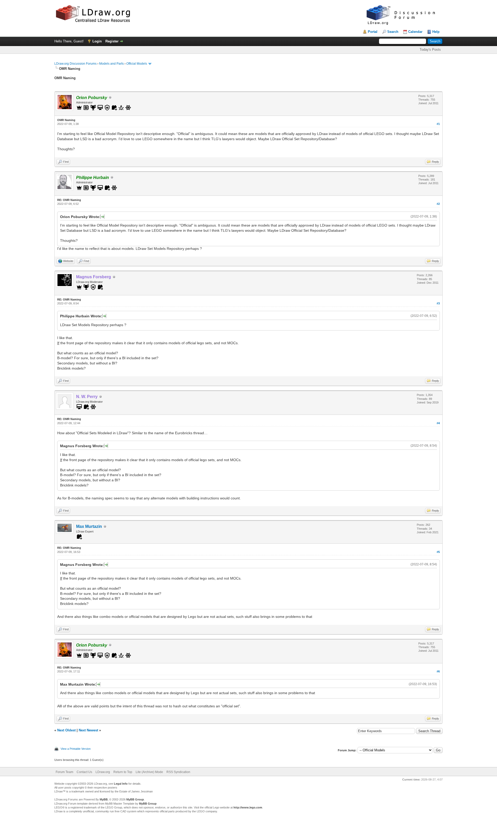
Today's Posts (430, 49)
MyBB (104, 799)
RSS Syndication (178, 772)
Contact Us (84, 772)
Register (112, 41)
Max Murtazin (89, 526)
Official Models (136, 63)
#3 (438, 303)
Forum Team (64, 772)
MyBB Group (135, 799)
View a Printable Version (76, 748)
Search (392, 32)
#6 (438, 671)
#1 (438, 123)
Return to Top (122, 772)
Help (436, 32)
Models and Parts (111, 63)
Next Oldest (66, 730)
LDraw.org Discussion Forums (75, 63)
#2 (438, 203)
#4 (438, 423)
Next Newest (88, 730)
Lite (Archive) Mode (149, 772)
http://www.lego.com (247, 807)
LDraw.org (103, 772)
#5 (438, 551)
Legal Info (121, 783)
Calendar (415, 32)
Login (97, 41)
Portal (372, 32)
